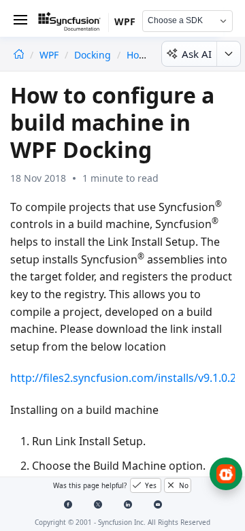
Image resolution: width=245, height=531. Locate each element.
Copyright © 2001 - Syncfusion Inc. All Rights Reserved (122, 522)
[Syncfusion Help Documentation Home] (73, 23)
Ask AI (197, 54)
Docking (92, 54)
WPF (50, 54)
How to (143, 54)
